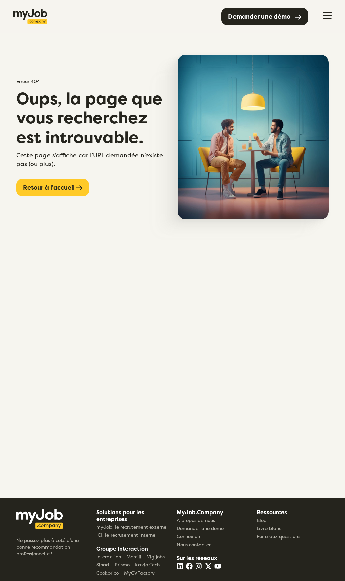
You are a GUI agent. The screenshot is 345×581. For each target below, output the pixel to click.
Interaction (108, 556)
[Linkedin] (180, 566)
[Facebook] (189, 566)
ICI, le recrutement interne (125, 535)
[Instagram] (198, 566)
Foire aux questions (278, 536)
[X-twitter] (208, 566)
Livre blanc (269, 528)
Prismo (122, 564)
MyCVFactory (139, 573)
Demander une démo (200, 528)
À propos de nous (196, 520)
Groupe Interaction (122, 548)
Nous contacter (194, 544)
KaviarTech (147, 564)
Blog (262, 520)
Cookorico (107, 573)
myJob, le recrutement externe (131, 527)
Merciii (134, 556)
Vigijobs (156, 556)
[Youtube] (217, 566)
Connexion (188, 536)
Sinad (102, 564)
